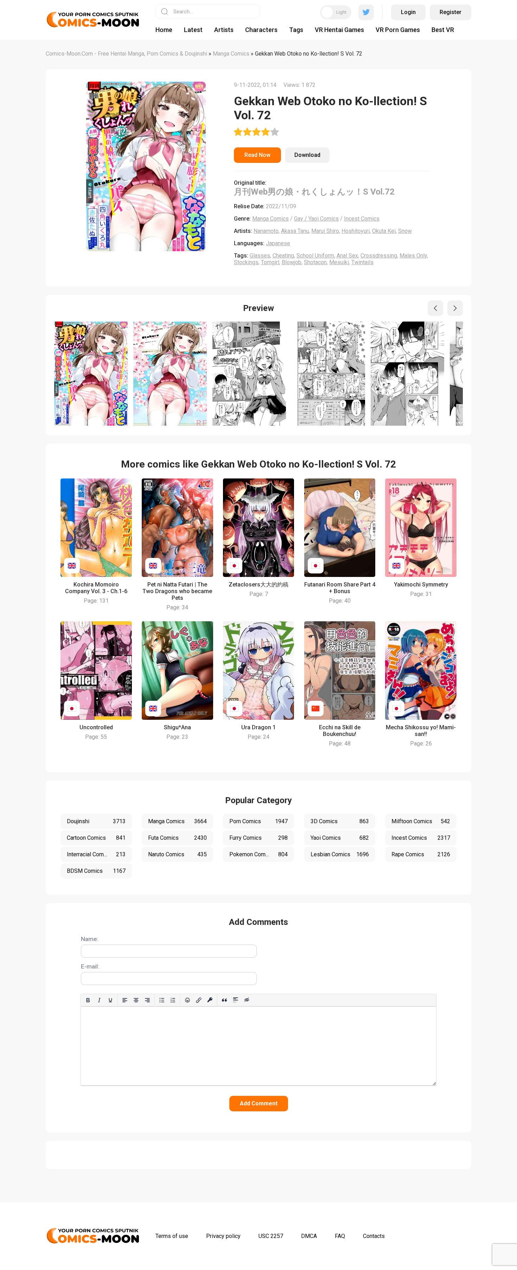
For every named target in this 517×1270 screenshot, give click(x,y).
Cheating (283, 255)
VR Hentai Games (339, 29)
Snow (405, 231)
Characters (261, 29)
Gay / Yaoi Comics (316, 218)
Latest (193, 29)
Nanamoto (266, 231)
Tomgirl (270, 262)
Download (307, 155)
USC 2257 (270, 1236)
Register (450, 12)
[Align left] (125, 1000)
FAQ (340, 1236)
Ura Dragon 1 (258, 727)
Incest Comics (361, 218)
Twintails (362, 262)
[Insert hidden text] (247, 1000)
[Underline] (110, 1000)
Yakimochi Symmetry (421, 584)
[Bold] (88, 1000)
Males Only (413, 255)
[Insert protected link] (210, 1000)
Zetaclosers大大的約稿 (258, 584)
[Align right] (147, 1000)
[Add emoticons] (187, 1000)
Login (408, 12)
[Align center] (136, 1000)
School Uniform (315, 255)
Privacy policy (223, 1236)
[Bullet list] (162, 1000)
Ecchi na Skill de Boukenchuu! (339, 730)
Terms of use (171, 1236)
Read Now (257, 155)
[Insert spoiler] (236, 1000)
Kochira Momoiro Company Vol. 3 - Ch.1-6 (96, 588)
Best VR (443, 29)
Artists (224, 29)
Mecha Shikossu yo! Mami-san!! (421, 730)
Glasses (260, 255)
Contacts (374, 1236)
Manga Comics (270, 218)
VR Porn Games (398, 29)
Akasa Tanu (295, 231)
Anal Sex (347, 255)
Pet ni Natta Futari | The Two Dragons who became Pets (177, 591)
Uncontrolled (96, 727)
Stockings (246, 262)
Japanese (278, 243)
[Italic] (99, 1000)
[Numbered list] (173, 1000)
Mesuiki (339, 262)
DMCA (309, 1236)
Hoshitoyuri (356, 231)
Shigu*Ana (177, 727)
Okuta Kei (384, 231)
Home (163, 29)
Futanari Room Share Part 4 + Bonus (339, 588)
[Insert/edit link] (199, 1000)
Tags (296, 29)
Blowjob (291, 262)
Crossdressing (378, 255)
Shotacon (315, 262)
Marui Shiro (325, 231)
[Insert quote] (224, 1000)
